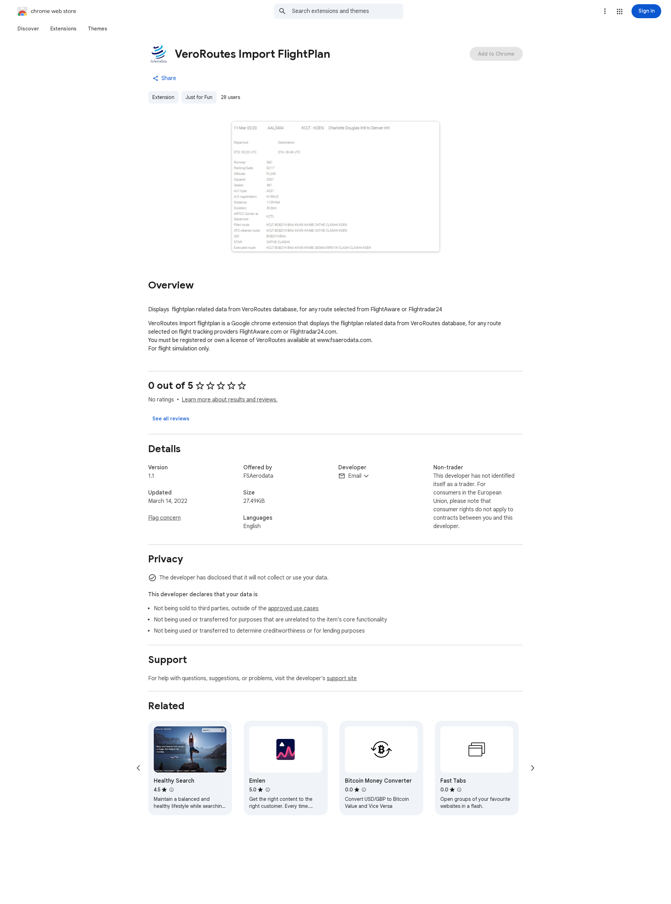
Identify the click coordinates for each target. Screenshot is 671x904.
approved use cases (293, 608)
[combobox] (347, 11)
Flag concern (164, 517)
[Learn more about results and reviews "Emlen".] (267, 789)
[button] (620, 12)
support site (342, 678)
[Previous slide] (138, 768)
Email (354, 475)
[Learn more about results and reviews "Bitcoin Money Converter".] (363, 789)
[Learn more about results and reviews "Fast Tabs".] (459, 789)
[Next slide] (533, 768)
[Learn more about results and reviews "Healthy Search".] (171, 789)
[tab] (28, 28)
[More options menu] (605, 11)
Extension (163, 97)
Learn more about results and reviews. (229, 399)
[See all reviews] (171, 418)
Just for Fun (199, 97)
